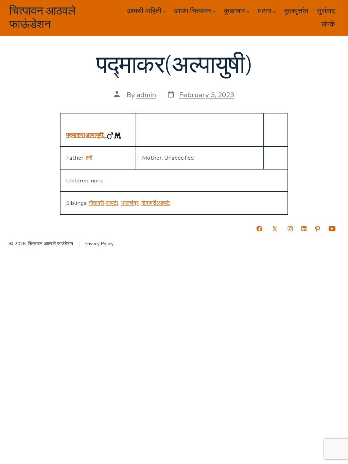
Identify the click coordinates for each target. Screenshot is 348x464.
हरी (89, 158)
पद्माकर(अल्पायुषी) (86, 135)
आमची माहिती (144, 11)
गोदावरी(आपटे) (104, 203)
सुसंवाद (326, 11)
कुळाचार (234, 11)
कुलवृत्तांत (296, 11)
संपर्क (328, 24)
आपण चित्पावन (192, 11)
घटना (265, 11)
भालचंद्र (130, 203)
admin (146, 95)
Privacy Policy (99, 243)
